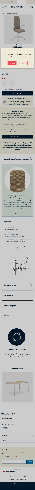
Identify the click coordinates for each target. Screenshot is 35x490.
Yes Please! (12, 63)
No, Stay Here (22, 63)
